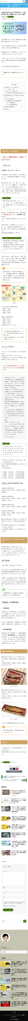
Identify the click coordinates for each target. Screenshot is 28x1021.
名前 (4, 887)
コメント (5, 871)
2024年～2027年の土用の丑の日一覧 (16, 93)
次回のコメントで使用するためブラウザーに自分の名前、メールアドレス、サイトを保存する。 (14, 903)
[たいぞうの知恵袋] (4, 1)
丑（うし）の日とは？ (12, 91)
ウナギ (13, 762)
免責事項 (23, 1015)
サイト (4, 897)
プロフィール (9, 1015)
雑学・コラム (10, 16)
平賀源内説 (12, 102)
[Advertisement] (14, 130)
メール (4, 892)
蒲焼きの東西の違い (10, 106)
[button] (11, 769)
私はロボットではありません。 (10, 905)
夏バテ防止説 (10, 99)
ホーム (4, 1015)
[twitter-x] (13, 1012)
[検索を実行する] (24, 921)
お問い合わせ (14, 1016)
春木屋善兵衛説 (13, 104)
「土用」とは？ (11, 89)
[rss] (15, 1012)
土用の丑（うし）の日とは (11, 87)
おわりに (7, 109)
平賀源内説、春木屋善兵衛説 (14, 100)
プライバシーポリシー (16, 1015)
